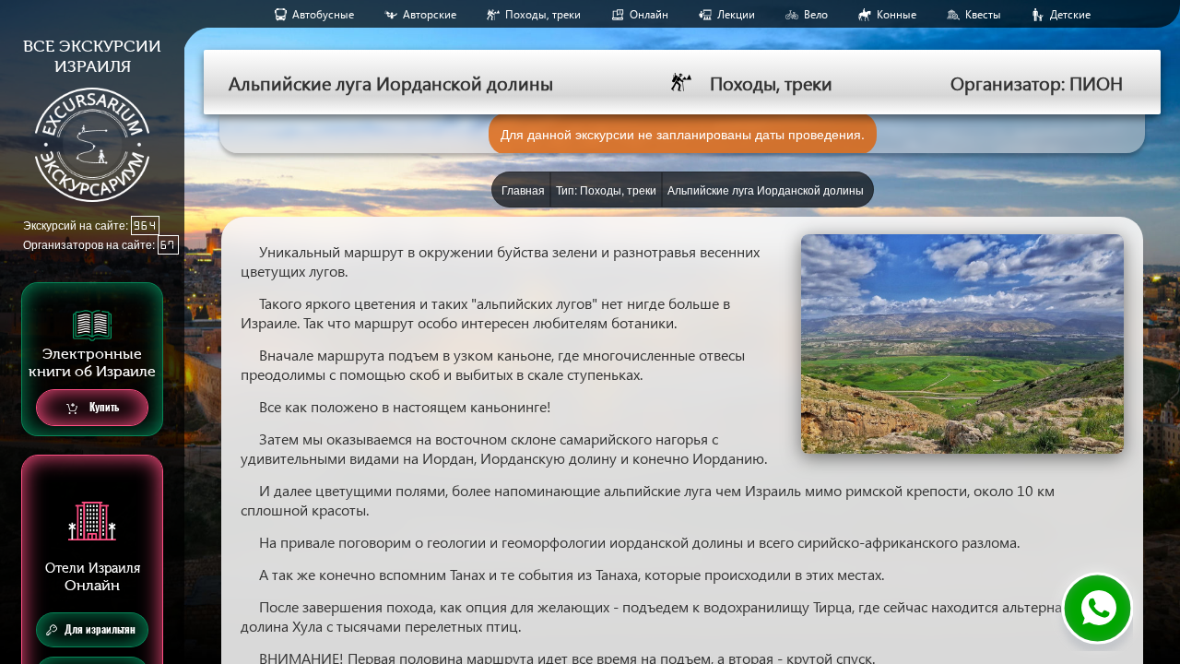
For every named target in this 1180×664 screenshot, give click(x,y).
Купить (103, 407)
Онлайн (649, 14)
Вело (816, 14)
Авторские (429, 14)
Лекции (736, 14)
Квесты (983, 14)
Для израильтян (100, 629)
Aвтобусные (323, 14)
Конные (896, 14)
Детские (1070, 14)
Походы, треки (543, 14)
